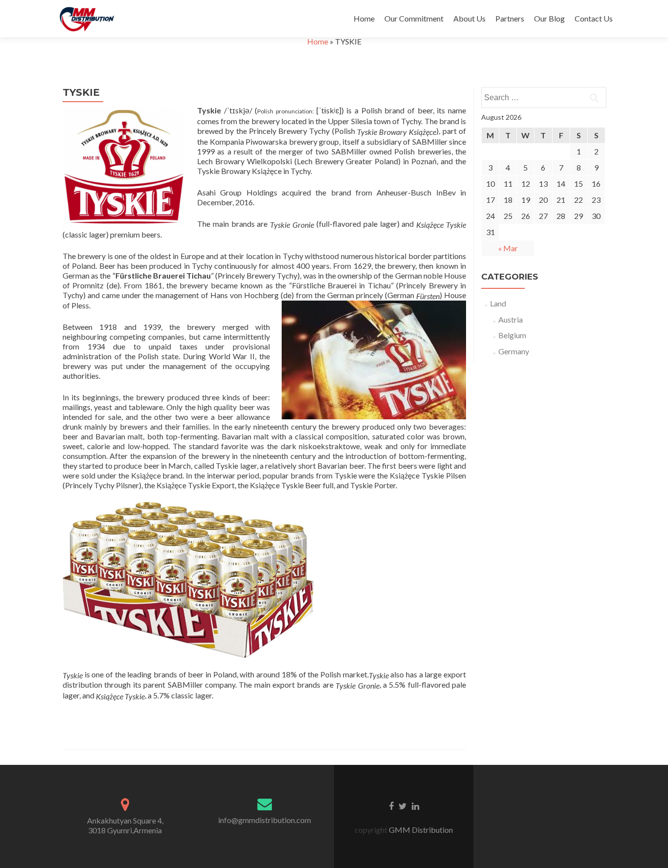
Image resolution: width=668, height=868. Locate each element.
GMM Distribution (421, 829)
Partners (509, 18)
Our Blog (549, 18)
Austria (510, 319)
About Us (469, 18)
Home (364, 18)
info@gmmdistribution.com (264, 820)
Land (498, 303)
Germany (513, 351)
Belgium (512, 335)
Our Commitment (414, 18)
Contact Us (594, 18)
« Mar (508, 248)
